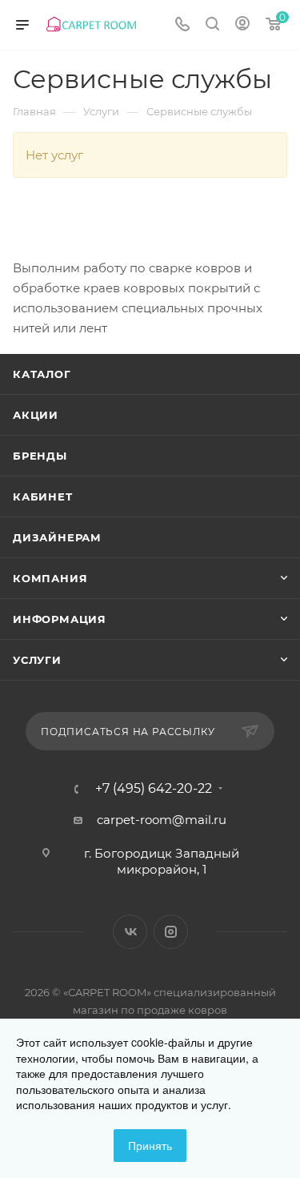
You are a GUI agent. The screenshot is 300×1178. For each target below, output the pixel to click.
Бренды (40, 455)
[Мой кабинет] (242, 25)
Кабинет (43, 496)
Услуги (37, 659)
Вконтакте (130, 932)
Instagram (171, 932)
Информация (59, 619)
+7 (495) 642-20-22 (153, 788)
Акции (35, 414)
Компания (50, 578)
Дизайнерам (57, 537)
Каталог (42, 374)
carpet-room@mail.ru (161, 819)
